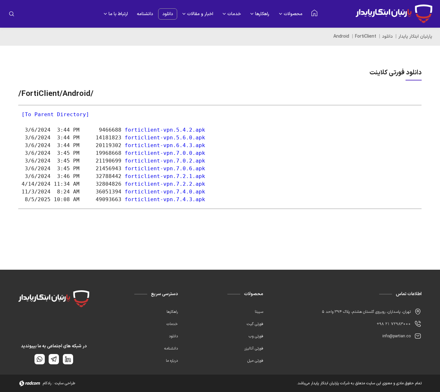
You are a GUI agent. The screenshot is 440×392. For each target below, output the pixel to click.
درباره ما (172, 361)
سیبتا (259, 312)
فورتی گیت (255, 324)
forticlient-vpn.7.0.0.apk (165, 153)
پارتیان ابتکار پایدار (415, 36)
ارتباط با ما (118, 14)
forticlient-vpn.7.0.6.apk (165, 168)
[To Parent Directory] (55, 114)
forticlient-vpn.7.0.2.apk (165, 161)
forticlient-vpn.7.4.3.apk (165, 199)
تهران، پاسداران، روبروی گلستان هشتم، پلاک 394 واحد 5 (366, 312)
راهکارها (262, 14)
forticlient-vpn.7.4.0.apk (165, 192)
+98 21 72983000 (394, 324)
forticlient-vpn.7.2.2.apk (165, 184)
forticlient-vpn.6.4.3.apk (165, 145)
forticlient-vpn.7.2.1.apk (165, 176)
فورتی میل (255, 361)
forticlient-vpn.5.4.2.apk (165, 130)
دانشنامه (145, 14)
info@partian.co (396, 336)
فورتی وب (256, 336)
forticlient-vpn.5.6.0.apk (165, 138)
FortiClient (365, 36)
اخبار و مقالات (200, 14)
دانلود (167, 14)
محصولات (293, 14)
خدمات (234, 14)
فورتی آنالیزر (253, 348)
